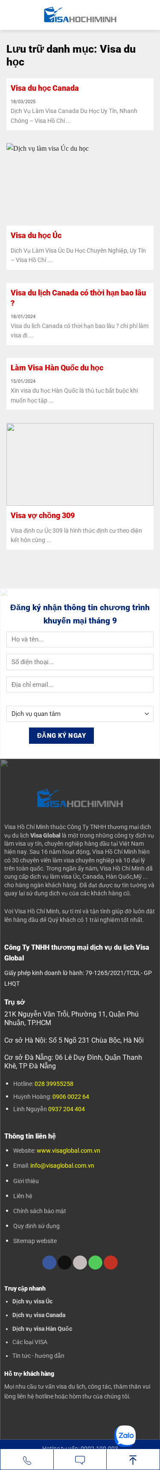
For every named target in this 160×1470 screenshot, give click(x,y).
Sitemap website (35, 1240)
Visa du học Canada (45, 87)
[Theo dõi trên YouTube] (111, 1262)
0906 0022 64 (70, 1096)
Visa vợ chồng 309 (43, 515)
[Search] (150, 15)
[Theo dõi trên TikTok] (65, 1262)
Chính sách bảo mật (39, 1211)
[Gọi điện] (26, 1460)
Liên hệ (22, 1196)
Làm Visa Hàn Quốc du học (57, 367)
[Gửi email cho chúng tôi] (80, 1262)
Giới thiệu (26, 1181)
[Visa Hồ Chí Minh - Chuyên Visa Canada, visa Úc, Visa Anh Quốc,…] (80, 15)
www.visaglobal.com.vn (67, 1150)
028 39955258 (54, 1083)
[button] (11, 14)
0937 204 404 (66, 1109)
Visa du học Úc (36, 235)
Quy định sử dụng (36, 1226)
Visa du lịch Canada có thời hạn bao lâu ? (78, 297)
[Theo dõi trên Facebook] (49, 1262)
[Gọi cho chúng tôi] (95, 1262)
